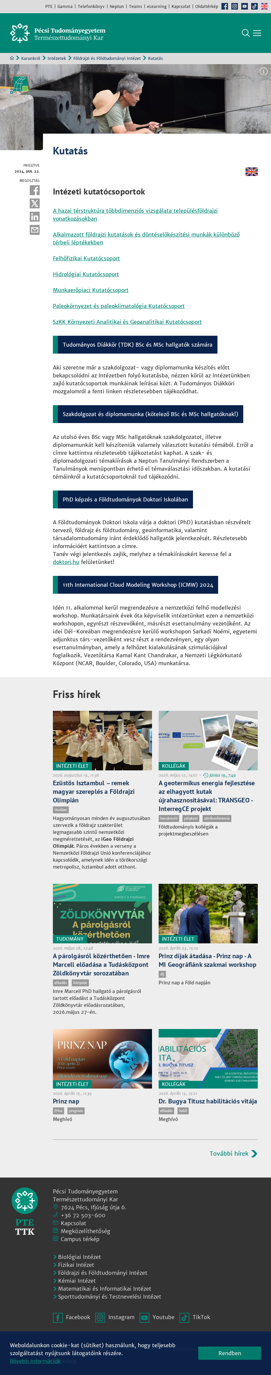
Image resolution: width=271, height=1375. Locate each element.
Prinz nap (66, 1101)
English (264, 6)
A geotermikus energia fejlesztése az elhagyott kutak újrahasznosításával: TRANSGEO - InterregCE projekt (207, 796)
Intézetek (57, 58)
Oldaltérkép (206, 6)
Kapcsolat (181, 6)
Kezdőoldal (12, 58)
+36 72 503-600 (83, 1215)
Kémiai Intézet (77, 1280)
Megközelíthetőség (85, 1231)
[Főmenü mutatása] (257, 33)
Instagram (234, 6)
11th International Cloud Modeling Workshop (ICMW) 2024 (138, 584)
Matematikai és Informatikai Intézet (104, 1288)
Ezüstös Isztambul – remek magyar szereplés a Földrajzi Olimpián (94, 791)
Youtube (244, 6)
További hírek (229, 1153)
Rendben (229, 1353)
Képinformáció (264, 71)
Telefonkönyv (91, 6)
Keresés (246, 33)
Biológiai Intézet (79, 1257)
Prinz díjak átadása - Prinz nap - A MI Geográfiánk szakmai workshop (207, 960)
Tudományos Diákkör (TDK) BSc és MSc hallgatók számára (138, 344)
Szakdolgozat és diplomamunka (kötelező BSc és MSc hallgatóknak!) (150, 414)
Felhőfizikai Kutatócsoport (86, 258)
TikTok (254, 6)
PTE (49, 6)
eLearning (157, 6)
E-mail (35, 230)
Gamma (65, 6)
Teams (135, 6)
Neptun (117, 6)
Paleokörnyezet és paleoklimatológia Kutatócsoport (119, 306)
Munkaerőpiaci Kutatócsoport (91, 290)
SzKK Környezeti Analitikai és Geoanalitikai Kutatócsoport (127, 322)
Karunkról (30, 58)
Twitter (35, 203)
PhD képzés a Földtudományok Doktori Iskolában (125, 499)
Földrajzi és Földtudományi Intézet (107, 58)
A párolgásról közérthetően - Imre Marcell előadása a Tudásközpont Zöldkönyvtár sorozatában (101, 964)
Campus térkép (80, 1239)
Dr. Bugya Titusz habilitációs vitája (208, 1101)
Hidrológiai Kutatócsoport (86, 274)
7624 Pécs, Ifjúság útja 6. (94, 1207)
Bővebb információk (35, 1361)
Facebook (224, 6)
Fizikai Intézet (76, 1265)
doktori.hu (66, 562)
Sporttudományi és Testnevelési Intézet (109, 1296)
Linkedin (35, 217)
